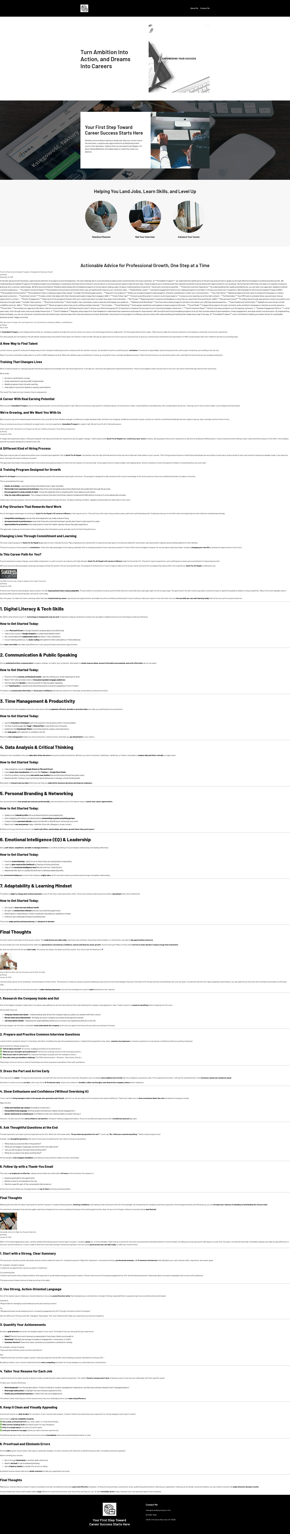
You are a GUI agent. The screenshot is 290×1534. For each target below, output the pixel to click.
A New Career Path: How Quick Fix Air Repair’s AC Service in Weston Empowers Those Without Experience (37, 429)
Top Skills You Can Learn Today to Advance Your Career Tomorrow (23, 581)
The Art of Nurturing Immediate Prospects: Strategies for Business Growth (26, 272)
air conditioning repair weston (135, 439)
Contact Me (205, 8)
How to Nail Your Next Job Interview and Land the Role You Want (22, 972)
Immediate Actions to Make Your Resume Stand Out (18, 1232)
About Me (194, 8)
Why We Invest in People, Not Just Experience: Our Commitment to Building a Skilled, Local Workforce (36, 322)
